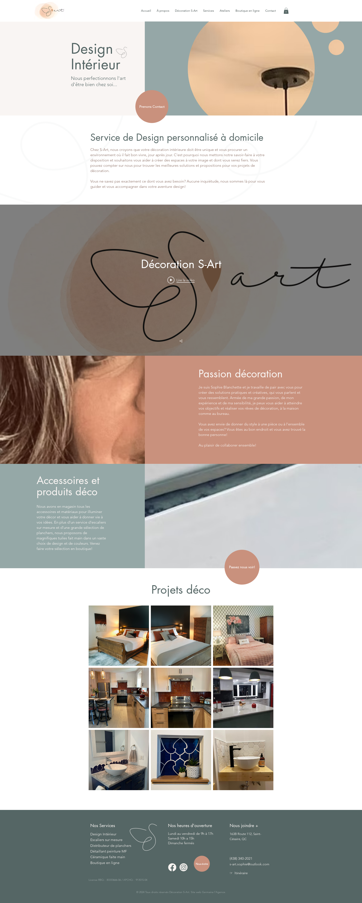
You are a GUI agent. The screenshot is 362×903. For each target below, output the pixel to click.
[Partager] (181, 341)
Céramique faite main (107, 857)
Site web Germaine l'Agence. (208, 892)
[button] (208, 10)
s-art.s (234, 864)
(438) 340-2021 (241, 858)
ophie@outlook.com (254, 864)
